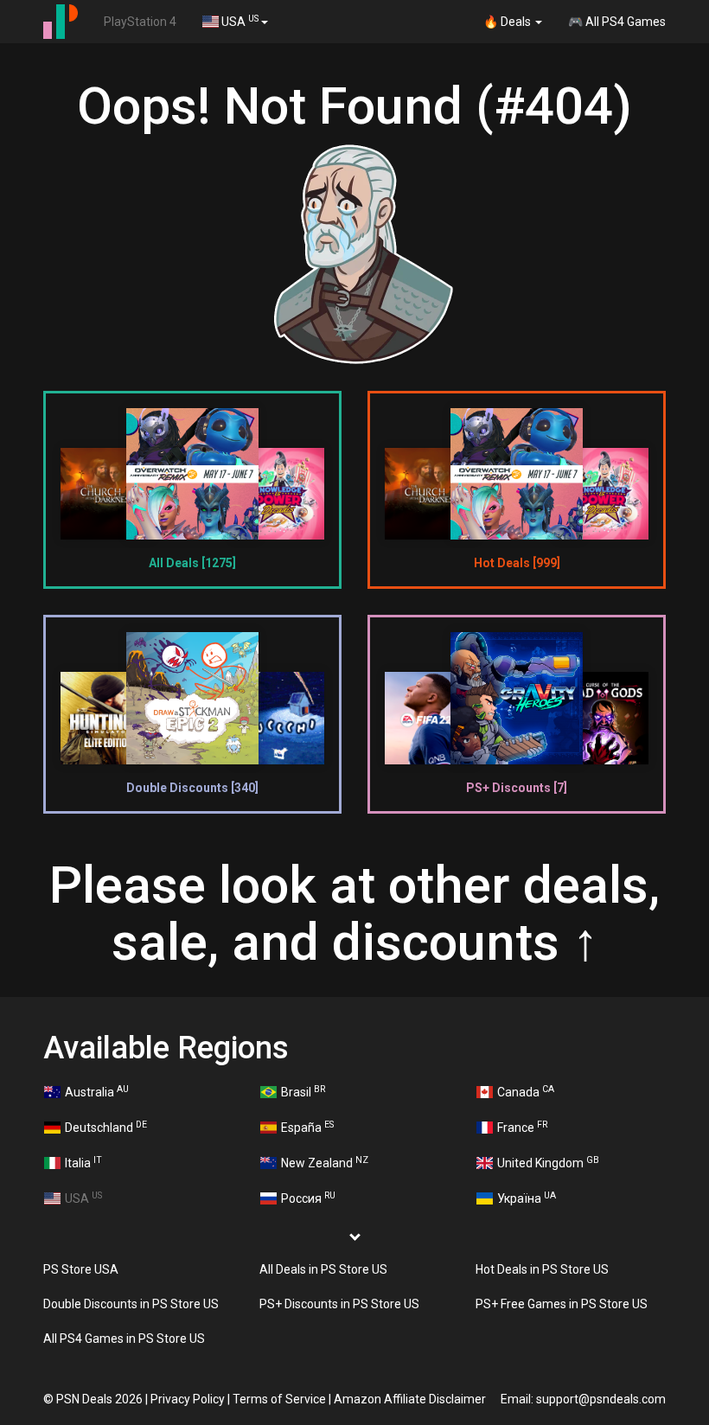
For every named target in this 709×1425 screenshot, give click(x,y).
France (522, 1126)
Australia (97, 1091)
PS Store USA (80, 1269)
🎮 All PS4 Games (617, 22)
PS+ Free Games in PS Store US (562, 1304)
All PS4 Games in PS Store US (124, 1338)
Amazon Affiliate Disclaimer (410, 1399)
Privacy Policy (187, 1399)
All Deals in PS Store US (323, 1269)
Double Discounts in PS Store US (131, 1304)
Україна (526, 1197)
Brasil (303, 1091)
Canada (525, 1091)
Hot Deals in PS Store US (542, 1269)
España (307, 1126)
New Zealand (324, 1162)
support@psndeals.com (601, 1399)
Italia (83, 1162)
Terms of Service (279, 1399)
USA (239, 21)
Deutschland (106, 1126)
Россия (308, 1197)
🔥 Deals (508, 22)
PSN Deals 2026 (99, 1399)
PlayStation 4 (140, 22)
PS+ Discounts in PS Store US (339, 1304)
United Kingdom (548, 1162)
